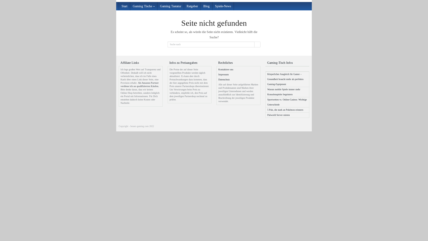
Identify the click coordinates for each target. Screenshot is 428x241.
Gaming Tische (143, 6)
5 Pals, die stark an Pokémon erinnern (285, 110)
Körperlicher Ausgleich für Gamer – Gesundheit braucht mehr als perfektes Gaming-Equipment (285, 79)
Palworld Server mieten (278, 115)
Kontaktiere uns (225, 69)
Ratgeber (192, 6)
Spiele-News (223, 6)
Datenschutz (224, 79)
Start (124, 6)
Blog (206, 6)
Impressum (223, 74)
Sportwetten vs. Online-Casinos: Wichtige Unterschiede (287, 102)
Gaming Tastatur (170, 6)
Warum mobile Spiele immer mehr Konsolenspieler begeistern (283, 92)
